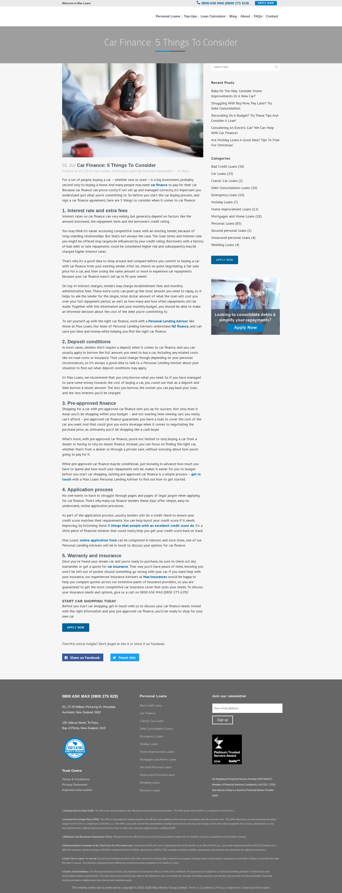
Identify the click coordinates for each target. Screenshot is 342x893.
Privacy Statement (74, 784)
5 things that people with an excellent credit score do (151, 525)
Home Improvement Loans (231, 209)
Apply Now (266, 3)
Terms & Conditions (76, 779)
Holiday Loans (222, 202)
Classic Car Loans (224, 180)
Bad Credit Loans (224, 166)
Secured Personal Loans (156, 767)
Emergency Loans (224, 195)
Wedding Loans (222, 244)
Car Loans (102, 171)
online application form (98, 540)
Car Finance (148, 713)
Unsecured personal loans (230, 237)
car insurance (117, 566)
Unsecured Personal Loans (157, 775)
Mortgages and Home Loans (233, 216)
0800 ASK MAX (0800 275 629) (225, 3)
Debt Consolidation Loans (230, 187)
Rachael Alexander (158, 171)
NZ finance (180, 326)
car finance (159, 185)
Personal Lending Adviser (168, 321)
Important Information (77, 790)
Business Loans (150, 790)
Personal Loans (124, 171)
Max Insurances (155, 576)
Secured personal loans (228, 230)
